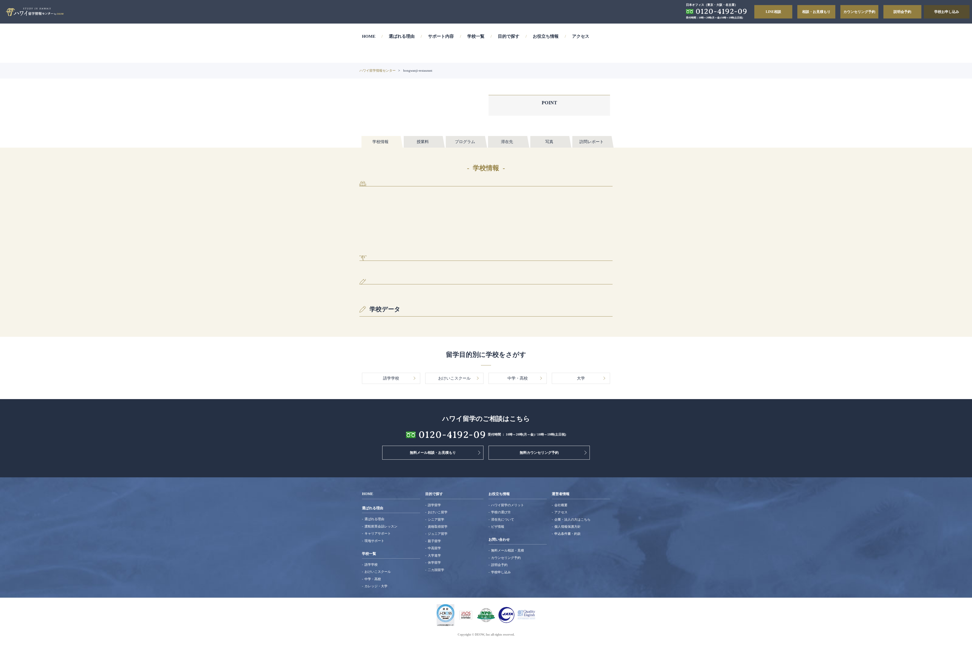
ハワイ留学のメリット (507, 505)
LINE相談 (773, 12)
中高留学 (434, 548)
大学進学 (434, 555)
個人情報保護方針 (567, 526)
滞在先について (502, 519)
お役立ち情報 (546, 36)
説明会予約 (902, 12)
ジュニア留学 (438, 534)
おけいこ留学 (438, 512)
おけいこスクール (377, 572)
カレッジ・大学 (376, 586)
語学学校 (371, 564)
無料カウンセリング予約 (539, 452)
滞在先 (507, 142)
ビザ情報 (497, 526)
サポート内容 (441, 36)
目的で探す (508, 36)
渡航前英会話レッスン (380, 526)
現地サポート (374, 541)
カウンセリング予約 (859, 12)
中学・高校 (372, 579)
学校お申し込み (946, 12)
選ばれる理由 (402, 36)
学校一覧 (475, 36)
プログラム (465, 142)
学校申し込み (501, 572)
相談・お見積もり (816, 12)
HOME (368, 36)
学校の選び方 (501, 512)
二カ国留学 (436, 570)
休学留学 (434, 562)
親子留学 (434, 541)
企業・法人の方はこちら (572, 519)
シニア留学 (436, 519)
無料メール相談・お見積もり (433, 452)
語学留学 (434, 505)
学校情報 (380, 142)
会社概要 (561, 505)
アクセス (580, 36)
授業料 (423, 142)
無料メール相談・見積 (507, 550)
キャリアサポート (377, 533)
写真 (549, 142)
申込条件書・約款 (567, 534)
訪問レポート (591, 142)
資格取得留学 (438, 526)
